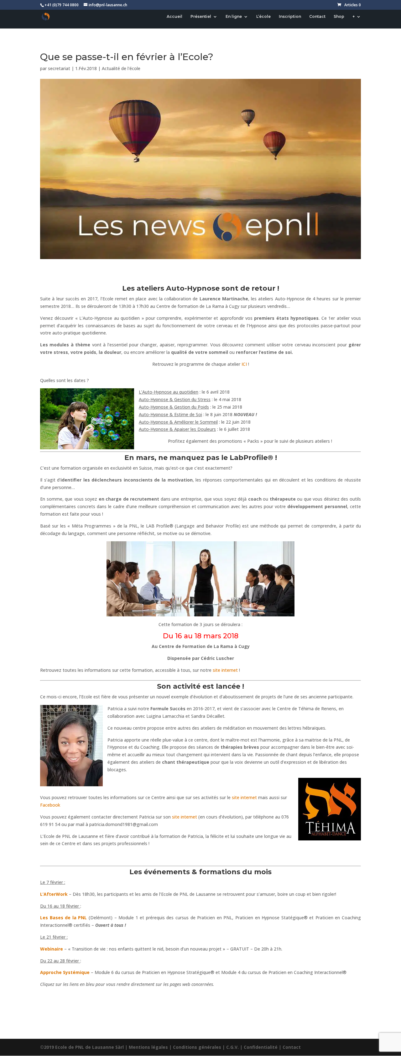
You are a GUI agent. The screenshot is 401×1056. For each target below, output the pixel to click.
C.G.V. (232, 1047)
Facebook (50, 805)
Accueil (174, 16)
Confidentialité (261, 1047)
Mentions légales (148, 1047)
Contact (317, 16)
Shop (339, 16)
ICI (244, 364)
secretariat (59, 68)
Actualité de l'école (121, 68)
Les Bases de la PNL (63, 918)
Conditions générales (197, 1047)
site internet (225, 670)
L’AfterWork (54, 894)
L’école (263, 16)
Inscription (290, 16)
